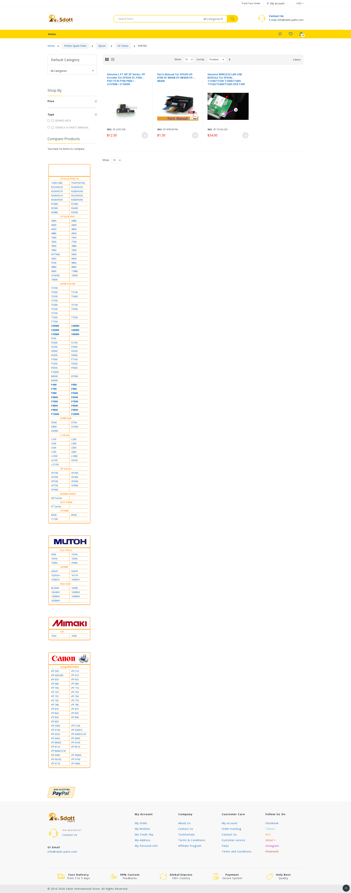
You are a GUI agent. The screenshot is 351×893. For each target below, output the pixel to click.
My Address (142, 840)
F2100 (74, 342)
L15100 (55, 464)
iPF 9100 (75, 759)
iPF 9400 (75, 763)
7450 (73, 237)
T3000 (54, 292)
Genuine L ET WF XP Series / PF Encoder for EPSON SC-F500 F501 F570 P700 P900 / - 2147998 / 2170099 (126, 79)
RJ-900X (55, 588)
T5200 (54, 309)
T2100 (54, 288)
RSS (268, 834)
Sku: (109, 129)
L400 (73, 443)
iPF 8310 (75, 746)
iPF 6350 (55, 734)
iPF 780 (55, 704)
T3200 (54, 296)
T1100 (54, 519)
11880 (74, 271)
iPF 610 (75, 675)
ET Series (56, 506)
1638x (54, 562)
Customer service (233, 840)
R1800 (54, 204)
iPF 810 (55, 708)
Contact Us (276, 16)
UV (62, 631)
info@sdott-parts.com (62, 851)
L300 (53, 443)
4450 (53, 229)
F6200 (74, 351)
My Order (141, 823)
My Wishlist (142, 829)
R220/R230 (57, 187)
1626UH (55, 575)
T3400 (74, 296)
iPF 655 (75, 679)
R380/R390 (77, 199)
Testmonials (186, 834)
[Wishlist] (290, 33)
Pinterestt (272, 851)
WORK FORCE (68, 493)
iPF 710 (75, 687)
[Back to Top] (346, 888)
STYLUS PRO (67, 216)
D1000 (74, 426)
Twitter (270, 829)
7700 (73, 241)
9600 (73, 258)
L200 (73, 439)
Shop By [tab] (55, 90)
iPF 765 (55, 700)
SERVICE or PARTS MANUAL (71, 127)
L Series (65, 435)
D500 (54, 422)
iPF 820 (55, 713)
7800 (53, 246)
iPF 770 (75, 700)
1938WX (55, 596)
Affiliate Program (189, 846)
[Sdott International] (61, 18)
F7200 (54, 363)
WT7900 (55, 254)
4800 (73, 229)
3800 (53, 220)
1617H (74, 575)
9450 (53, 258)
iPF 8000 (75, 738)
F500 (53, 338)
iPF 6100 (55, 730)
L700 (53, 451)
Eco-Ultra (66, 550)
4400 (73, 225)
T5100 (74, 304)
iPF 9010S (56, 759)
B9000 (54, 380)
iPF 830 (55, 717)
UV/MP (64, 567)
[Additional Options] (72, 792)
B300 (53, 514)
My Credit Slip (144, 834)
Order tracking (231, 829)
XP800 (74, 485)
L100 (53, 439)
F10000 (55, 372)
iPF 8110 (55, 746)
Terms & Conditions (191, 840)
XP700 (54, 485)
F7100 (74, 359)
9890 (73, 267)
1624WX (55, 592)
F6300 (54, 355)
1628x (74, 558)
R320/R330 (77, 195)
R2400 (74, 208)
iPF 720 (55, 692)
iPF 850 (55, 721)
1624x (54, 558)
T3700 (54, 300)
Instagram (272, 846)
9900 (53, 271)
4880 (53, 233)
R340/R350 (57, 199)
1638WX (75, 592)
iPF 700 (55, 687)
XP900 (54, 489)
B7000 (74, 376)
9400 (73, 254)
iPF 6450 (55, 738)
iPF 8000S (56, 742)
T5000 (54, 304)
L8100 (74, 460)
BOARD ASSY (62, 120)
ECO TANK (66, 502)
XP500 (54, 481)
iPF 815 (75, 708)
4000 (53, 225)
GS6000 (55, 275)
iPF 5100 (75, 725)
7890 (53, 250)
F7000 (54, 359)
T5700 (54, 313)
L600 (73, 447)
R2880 (54, 212)
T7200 (74, 317)
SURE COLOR (67, 283)
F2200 (54, 346)
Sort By (200, 59)
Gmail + (270, 840)
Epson (102, 46)
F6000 (54, 351)
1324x (74, 554)
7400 (53, 237)
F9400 (74, 367)
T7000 (54, 317)
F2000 (54, 342)
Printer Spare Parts (75, 46)
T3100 (74, 292)
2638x (74, 562)
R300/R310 (57, 195)
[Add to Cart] (145, 135)
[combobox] (156, 18)
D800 (54, 426)
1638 (73, 635)
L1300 (54, 456)
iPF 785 (75, 704)
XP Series (123, 46)
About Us (184, 823)
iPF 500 (55, 671)
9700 (53, 262)
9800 (73, 262)
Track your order (251, 3)
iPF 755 (55, 696)
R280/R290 (77, 191)
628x (53, 554)
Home (51, 46)
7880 (73, 246)
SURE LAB (65, 418)
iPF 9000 (55, 755)
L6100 (54, 460)
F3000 (74, 346)
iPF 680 (55, 683)
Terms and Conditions (237, 851)
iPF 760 (75, 696)
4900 (73, 233)
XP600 (74, 481)
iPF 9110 (55, 763)
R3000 (74, 212)
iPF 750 (75, 692)
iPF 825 (75, 713)
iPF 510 (75, 671)
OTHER (64, 510)
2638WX (55, 600)
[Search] (232, 18)
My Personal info (146, 846)
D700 (74, 422)
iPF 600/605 (57, 675)
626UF (74, 571)
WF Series (56, 498)
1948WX (75, 596)
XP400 (74, 477)
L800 (73, 451)
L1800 (74, 456)
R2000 (54, 208)
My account (229, 823)
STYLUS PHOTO (69, 178)
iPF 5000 (55, 725)
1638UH (55, 579)
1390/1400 (56, 183)
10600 (54, 279)
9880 (53, 267)
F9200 (74, 363)
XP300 (54, 477)
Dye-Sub (65, 583)
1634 (53, 635)
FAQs (225, 846)
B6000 (54, 376)
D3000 (54, 430)
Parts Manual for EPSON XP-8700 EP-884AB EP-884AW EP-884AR (175, 78)
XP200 (74, 472)
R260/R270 (57, 191)
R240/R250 (77, 187)
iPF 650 (55, 679)
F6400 (74, 355)
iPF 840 (75, 717)
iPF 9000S (76, 755)
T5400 (74, 309)
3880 (73, 220)
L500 (53, 447)
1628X (74, 588)
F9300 (54, 367)
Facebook (272, 823)
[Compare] (280, 33)
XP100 (54, 472)
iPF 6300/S (76, 730)
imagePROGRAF (69, 666)
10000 (74, 275)
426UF (54, 571)
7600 (53, 241)
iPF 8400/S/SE (58, 751)
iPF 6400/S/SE (78, 734)
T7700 (54, 321)
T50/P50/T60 (78, 183)
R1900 (74, 204)
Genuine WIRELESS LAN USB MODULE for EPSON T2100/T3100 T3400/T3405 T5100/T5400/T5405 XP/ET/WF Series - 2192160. (226, 79)
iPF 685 (75, 683)
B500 (74, 514)
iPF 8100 (75, 742)
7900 (73, 250)
